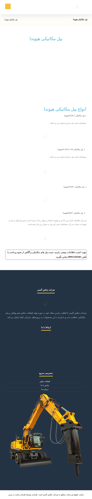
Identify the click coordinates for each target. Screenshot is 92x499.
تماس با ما (45, 385)
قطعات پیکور (45, 381)
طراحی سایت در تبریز (17, 495)
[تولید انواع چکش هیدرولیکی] (78, 6)
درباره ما (44, 389)
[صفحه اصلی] (22, 20)
